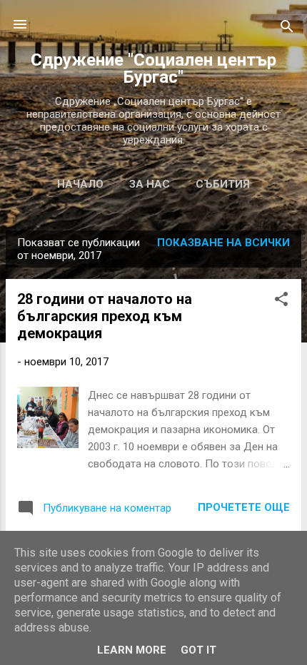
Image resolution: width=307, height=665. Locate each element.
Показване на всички (223, 242)
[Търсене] (287, 29)
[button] (281, 301)
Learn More (131, 650)
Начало (80, 184)
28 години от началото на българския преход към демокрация (104, 316)
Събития (223, 184)
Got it (198, 650)
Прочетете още (244, 507)
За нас (149, 184)
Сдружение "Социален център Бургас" (153, 68)
